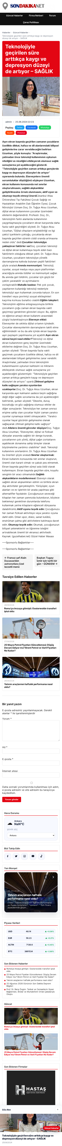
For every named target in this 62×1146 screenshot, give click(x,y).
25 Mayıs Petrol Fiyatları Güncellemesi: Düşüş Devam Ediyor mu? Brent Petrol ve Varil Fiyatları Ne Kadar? (31, 975)
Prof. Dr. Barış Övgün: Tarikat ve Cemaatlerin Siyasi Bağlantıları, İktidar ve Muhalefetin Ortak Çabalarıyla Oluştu (30, 991)
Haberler (6, 32)
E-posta (7, 759)
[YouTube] (32, 856)
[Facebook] (7, 856)
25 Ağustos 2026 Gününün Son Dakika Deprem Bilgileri (28, 984)
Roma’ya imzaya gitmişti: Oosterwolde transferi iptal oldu (30, 969)
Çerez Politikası (31, 22)
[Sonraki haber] (52, 877)
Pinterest (21, 133)
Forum (52, 15)
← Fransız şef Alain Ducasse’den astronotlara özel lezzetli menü (15, 562)
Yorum (7, 718)
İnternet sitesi (10, 771)
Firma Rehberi (36, 15)
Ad (4, 747)
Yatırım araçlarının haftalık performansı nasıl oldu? (29, 980)
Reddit (10, 133)
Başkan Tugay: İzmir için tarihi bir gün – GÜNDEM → (47, 560)
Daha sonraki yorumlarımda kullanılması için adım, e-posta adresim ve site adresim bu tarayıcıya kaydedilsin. (30, 789)
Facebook (31, 127)
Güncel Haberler (14, 15)
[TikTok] (41, 856)
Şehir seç (12, 829)
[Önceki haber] (46, 877)
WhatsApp (45, 127)
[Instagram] (24, 856)
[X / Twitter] (16, 856)
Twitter (20, 127)
